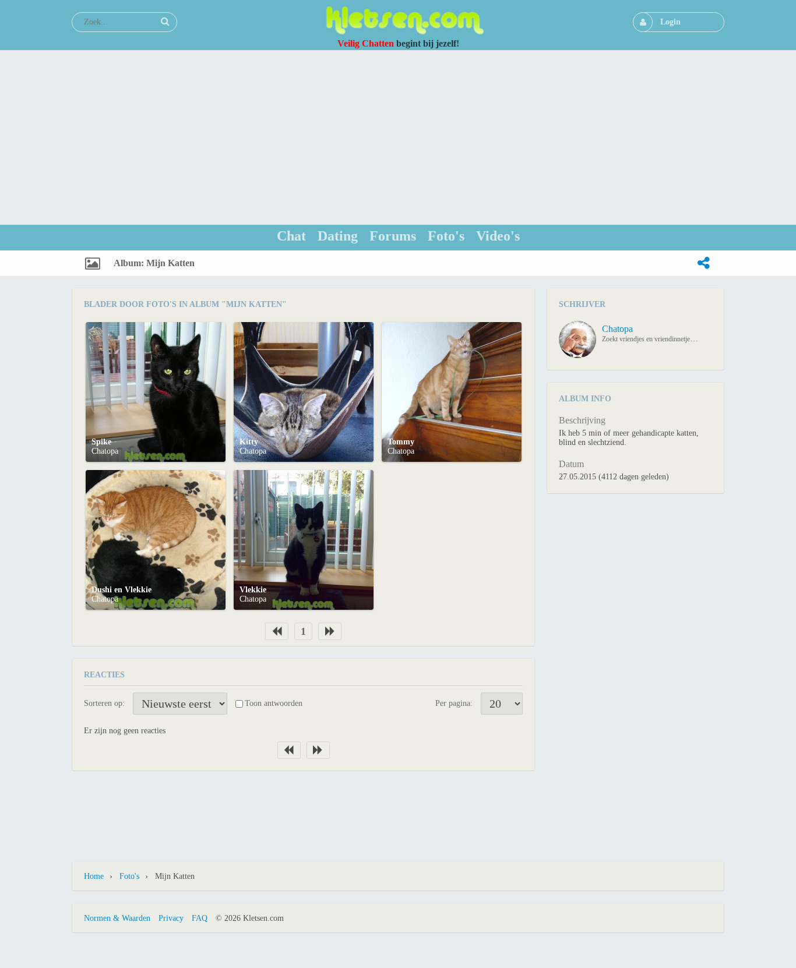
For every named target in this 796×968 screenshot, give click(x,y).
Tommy (401, 441)
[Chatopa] (577, 339)
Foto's (129, 876)
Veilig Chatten (365, 43)
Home (94, 876)
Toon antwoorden (273, 703)
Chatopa (104, 451)
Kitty (248, 441)
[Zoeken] (165, 21)
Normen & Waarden (117, 918)
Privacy (171, 918)
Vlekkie (252, 589)
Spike (101, 441)
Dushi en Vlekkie (121, 589)
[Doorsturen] (703, 263)
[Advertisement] (398, 137)
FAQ (199, 918)
